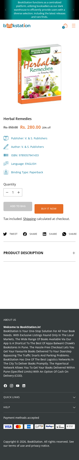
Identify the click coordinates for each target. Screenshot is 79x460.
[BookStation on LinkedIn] (24, 386)
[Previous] (6, 10)
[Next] (73, 10)
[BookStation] (16, 25)
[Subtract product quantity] (18, 192)
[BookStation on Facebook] (5, 386)
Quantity (9, 184)
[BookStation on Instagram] (12, 386)
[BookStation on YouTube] (18, 386)
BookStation (35, 441)
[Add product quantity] (7, 192)
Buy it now (48, 208)
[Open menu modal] (73, 26)
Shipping (29, 219)
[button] (10, 410)
